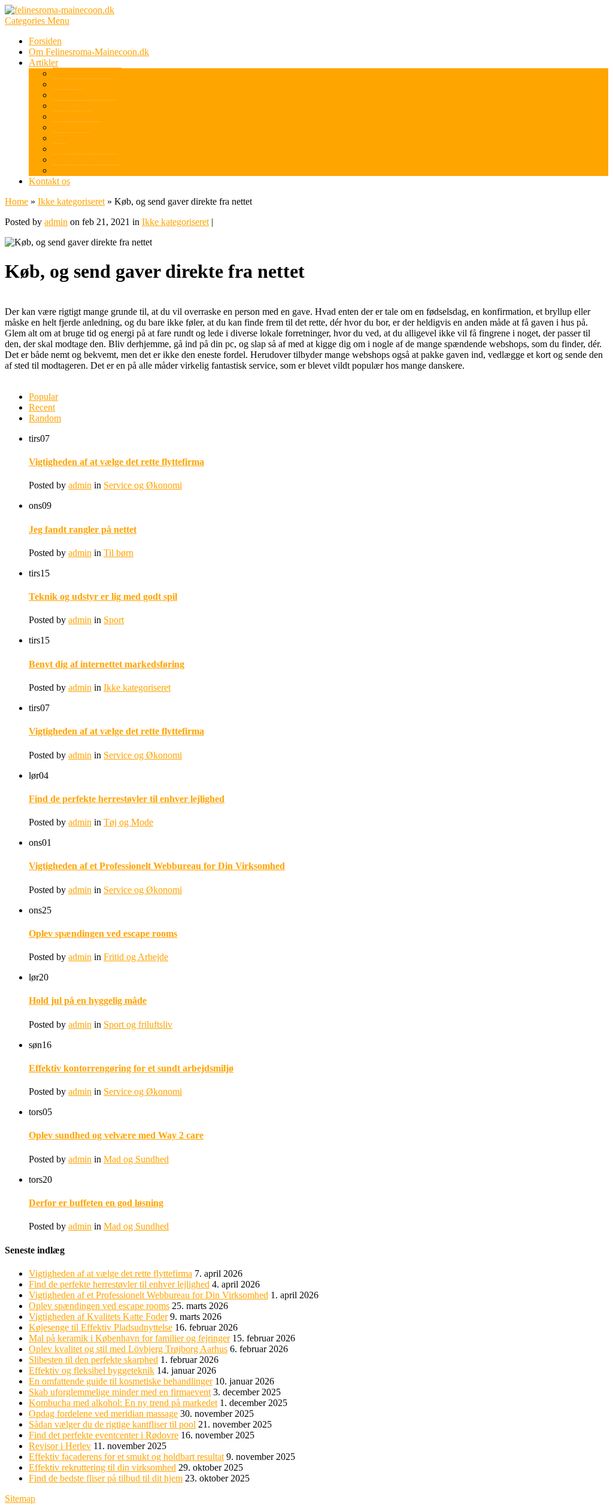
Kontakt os (49, 181)
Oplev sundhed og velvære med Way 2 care (116, 1135)
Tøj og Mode (128, 822)
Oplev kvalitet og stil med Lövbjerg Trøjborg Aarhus (128, 1349)
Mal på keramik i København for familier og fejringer (129, 1338)
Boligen (68, 95)
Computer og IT (83, 84)
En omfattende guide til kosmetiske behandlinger (121, 1381)
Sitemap (20, 1498)
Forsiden (45, 41)
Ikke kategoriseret (86, 170)
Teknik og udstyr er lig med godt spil (103, 596)
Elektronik (72, 116)
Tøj (59, 149)
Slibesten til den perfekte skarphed (93, 1360)
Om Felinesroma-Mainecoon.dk (89, 52)
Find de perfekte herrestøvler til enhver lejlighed (126, 799)
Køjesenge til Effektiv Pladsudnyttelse (100, 1327)
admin (56, 222)
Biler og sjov (77, 127)
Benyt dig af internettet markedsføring (106, 664)
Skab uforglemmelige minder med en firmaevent (120, 1392)
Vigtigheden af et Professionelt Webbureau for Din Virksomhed (157, 866)
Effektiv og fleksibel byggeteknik (91, 1370)
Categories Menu (37, 21)
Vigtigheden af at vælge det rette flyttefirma (116, 462)
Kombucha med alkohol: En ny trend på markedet (123, 1403)
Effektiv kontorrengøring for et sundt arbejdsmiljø (131, 1068)
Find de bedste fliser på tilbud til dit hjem (106, 1478)
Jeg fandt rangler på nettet (82, 529)
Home (16, 201)
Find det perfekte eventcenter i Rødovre (103, 1435)
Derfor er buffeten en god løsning (96, 1203)
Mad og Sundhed (85, 159)
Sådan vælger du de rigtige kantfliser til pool (112, 1424)
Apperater (71, 138)
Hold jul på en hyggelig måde (88, 1000)
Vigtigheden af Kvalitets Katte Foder (98, 1316)
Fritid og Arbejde (85, 106)
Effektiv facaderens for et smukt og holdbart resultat (126, 1457)
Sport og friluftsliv (87, 73)
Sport (114, 620)
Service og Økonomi (143, 485)
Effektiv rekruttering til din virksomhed (102, 1467)
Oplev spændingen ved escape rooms (103, 933)
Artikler (43, 62)
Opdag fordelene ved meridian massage (103, 1413)
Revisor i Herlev (60, 1446)
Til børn (118, 553)
